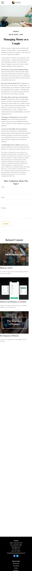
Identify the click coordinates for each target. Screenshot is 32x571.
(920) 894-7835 (18, 543)
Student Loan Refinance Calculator (13, 301)
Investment (16, 566)
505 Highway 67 (16, 547)
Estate (16, 568)
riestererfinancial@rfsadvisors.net (16, 553)
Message (3, 208)
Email (2, 197)
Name (3, 187)
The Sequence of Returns (9, 335)
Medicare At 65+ (6, 268)
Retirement (16, 563)
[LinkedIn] (17, 556)
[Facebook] (14, 556)
